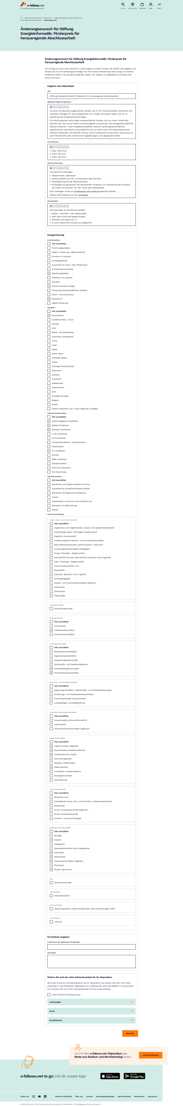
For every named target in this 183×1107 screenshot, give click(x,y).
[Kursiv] (54, 107)
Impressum (152, 1096)
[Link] (64, 107)
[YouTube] (39, 1096)
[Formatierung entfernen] (67, 107)
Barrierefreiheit (124, 1096)
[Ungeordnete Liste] (57, 107)
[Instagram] (33, 1096)
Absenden (130, 1033)
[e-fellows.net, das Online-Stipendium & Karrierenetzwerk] (32, 6)
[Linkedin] (45, 1096)
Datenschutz (139, 1096)
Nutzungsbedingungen (105, 1096)
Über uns (79, 1096)
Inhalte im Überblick (63, 1096)
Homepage (83, 195)
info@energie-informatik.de (86, 191)
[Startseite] (21, 18)
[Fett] (51, 107)
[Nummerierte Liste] (61, 107)
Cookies (89, 1096)
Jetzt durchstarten (151, 1055)
